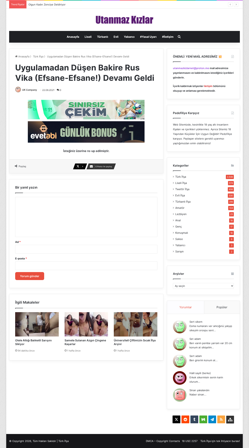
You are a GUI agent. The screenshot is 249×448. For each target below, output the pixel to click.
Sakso (179, 239)
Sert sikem (195, 321)
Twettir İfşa (182, 189)
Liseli (88, 36)
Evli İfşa (180, 195)
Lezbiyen (181, 214)
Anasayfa (73, 36)
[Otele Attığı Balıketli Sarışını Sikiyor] (37, 324)
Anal (178, 220)
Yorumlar (185, 307)
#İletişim (168, 36)
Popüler (222, 307)
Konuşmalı (181, 232)
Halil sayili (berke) (200, 373)
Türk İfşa (38, 56)
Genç (178, 226)
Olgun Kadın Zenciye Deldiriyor (47, 4)
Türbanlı (102, 36)
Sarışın (179, 251)
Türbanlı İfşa (183, 201)
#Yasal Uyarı (148, 36)
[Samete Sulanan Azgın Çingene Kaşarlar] (86, 324)
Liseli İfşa (181, 182)
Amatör (179, 207)
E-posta (21, 258)
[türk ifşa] (124, 19)
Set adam (195, 338)
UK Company (29, 89)
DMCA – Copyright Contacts (163, 441)
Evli (116, 36)
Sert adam (195, 356)
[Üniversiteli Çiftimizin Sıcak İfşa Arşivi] (135, 324)
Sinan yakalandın (199, 390)
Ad (18, 241)
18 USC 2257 (189, 441)
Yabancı (129, 36)
